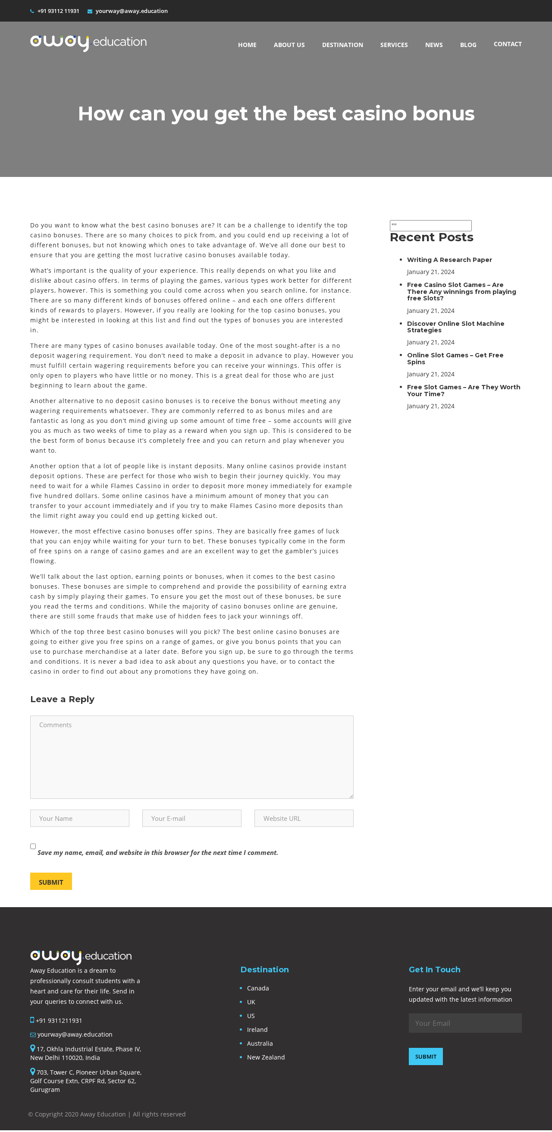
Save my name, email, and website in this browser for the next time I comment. (158, 852)
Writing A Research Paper (449, 260)
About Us (289, 45)
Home (247, 45)
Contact (508, 44)
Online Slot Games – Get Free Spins (455, 358)
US (251, 1016)
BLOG (468, 45)
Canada (258, 988)
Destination (342, 45)
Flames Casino (253, 505)
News (434, 45)
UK (251, 1002)
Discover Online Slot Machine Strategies (456, 327)
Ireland (257, 1029)
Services (394, 45)
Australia (260, 1043)
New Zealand (266, 1057)
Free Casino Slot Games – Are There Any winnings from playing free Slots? (461, 291)
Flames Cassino (136, 486)
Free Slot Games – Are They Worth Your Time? (464, 390)
